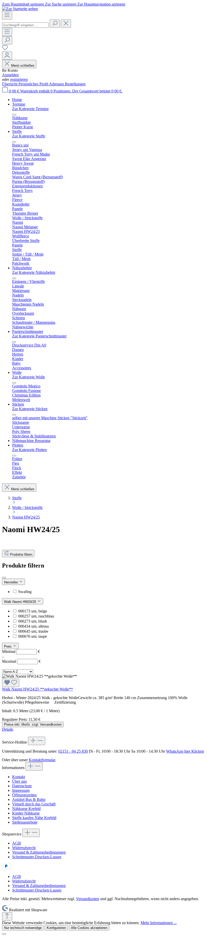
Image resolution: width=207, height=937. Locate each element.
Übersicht (10, 84)
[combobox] (25, 25)
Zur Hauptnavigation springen (101, 4)
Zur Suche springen (61, 4)
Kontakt (18, 777)
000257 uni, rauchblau (36, 616)
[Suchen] (55, 23)
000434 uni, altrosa (33, 626)
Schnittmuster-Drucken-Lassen (36, 857)
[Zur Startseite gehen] (20, 9)
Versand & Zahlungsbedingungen (39, 852)
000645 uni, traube (33, 631)
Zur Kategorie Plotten (29, 450)
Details (7, 729)
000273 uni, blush (32, 621)
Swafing (25, 591)
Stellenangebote (24, 822)
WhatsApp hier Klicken (185, 751)
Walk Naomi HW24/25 (20, 602)
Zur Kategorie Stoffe (28, 136)
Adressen (57, 84)
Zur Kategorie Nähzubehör (33, 272)
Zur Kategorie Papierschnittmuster (39, 336)
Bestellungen (75, 84)
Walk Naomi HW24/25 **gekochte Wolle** (37, 689)
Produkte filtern (21, 554)
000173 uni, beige (32, 611)
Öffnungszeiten (24, 795)
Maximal (21, 661)
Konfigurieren (56, 928)
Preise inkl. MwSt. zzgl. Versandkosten (33, 724)
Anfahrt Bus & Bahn (28, 799)
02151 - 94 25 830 (73, 751)
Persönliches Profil (33, 84)
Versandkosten (87, 899)
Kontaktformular (42, 760)
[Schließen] (4, 934)
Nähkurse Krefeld (26, 808)
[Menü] (7, 15)
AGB (16, 843)
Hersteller (11, 582)
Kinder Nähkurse (26, 813)
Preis (8, 646)
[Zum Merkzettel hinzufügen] (10, 683)
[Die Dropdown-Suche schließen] (66, 23)
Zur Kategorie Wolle (28, 377)
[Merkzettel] (5, 49)
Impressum (21, 790)
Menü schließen (22, 65)
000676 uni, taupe (32, 636)
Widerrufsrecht (24, 848)
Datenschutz (22, 786)
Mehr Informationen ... (159, 923)
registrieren (19, 79)
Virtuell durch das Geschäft (34, 804)
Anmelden (10, 75)
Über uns (19, 781)
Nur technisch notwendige (23, 928)
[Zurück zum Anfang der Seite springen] (7, 916)
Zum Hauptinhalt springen (23, 4)
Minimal (21, 651)
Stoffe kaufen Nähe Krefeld (34, 818)
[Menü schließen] (14, 114)
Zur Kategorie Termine (30, 109)
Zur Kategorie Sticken (29, 409)
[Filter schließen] (4, 577)
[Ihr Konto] (7, 56)
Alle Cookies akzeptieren (89, 928)
